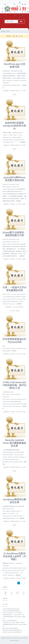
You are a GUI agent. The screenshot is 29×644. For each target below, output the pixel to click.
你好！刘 (9, 638)
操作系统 (22, 10)
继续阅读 (23, 142)
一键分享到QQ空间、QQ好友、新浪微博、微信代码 (14, 622)
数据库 (17, 10)
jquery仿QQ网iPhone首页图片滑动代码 (14, 179)
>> (24, 583)
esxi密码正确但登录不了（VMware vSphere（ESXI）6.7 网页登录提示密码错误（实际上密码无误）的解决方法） (14, 616)
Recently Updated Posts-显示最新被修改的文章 (14, 443)
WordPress (20, 638)
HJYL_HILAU (14, 638)
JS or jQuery (16, 306)
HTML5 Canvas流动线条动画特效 (10, 620)
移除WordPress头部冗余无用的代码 (10, 628)
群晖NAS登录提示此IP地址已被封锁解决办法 (12, 630)
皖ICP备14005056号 (14, 640)
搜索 (21, 21)
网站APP (13, 90)
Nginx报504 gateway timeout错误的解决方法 (12, 632)
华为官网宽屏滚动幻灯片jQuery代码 (14, 340)
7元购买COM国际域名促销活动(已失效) (11, 609)
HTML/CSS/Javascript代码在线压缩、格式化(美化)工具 (14, 385)
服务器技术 (19, 10)
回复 (15, 94)
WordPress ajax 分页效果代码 (14, 65)
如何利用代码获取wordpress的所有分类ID (14, 125)
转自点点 (18, 90)
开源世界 (14, 10)
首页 (2, 10)
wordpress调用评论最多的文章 (14, 501)
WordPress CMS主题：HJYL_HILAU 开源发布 (12, 612)
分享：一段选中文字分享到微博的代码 (14, 289)
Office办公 (10, 10)
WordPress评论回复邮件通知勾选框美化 (11, 610)
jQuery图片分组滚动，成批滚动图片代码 (14, 234)
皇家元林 (7, 90)
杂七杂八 (25, 10)
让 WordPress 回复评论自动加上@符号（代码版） (14, 556)
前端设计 (5, 10)
